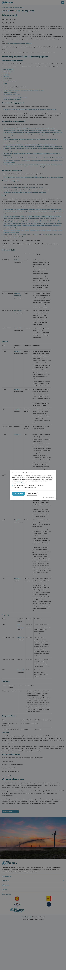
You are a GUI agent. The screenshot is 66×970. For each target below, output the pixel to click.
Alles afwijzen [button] (32, 494)
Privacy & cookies (21, 482)
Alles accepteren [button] (18, 493)
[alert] (33, 485)
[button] (33, 497)
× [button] (54, 471)
